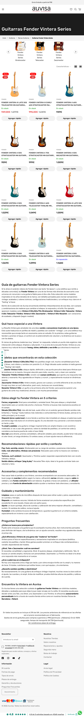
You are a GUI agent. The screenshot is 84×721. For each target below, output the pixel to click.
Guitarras (12, 38)
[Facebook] (3, 658)
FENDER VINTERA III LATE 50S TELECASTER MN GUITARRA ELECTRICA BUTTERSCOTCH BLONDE (14, 103)
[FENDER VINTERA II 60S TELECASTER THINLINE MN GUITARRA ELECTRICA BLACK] (42, 185)
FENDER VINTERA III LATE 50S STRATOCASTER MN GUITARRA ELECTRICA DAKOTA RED (69, 204)
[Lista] (76, 66)
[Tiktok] (19, 658)
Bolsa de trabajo (50, 653)
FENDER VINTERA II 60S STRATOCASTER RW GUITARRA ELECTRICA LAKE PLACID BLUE (69, 103)
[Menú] (3, 9)
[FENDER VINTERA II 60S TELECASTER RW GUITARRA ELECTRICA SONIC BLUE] (42, 235)
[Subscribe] (32, 639)
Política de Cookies (51, 676)
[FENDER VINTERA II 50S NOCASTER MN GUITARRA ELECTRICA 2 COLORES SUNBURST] (69, 134)
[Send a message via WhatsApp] (80, 713)
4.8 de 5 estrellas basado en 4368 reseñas (46, 714)
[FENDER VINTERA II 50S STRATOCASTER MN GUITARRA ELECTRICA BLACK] (14, 235)
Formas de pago (8, 672)
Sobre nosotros (50, 642)
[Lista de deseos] (71, 9)
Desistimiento (9, 692)
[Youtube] (14, 658)
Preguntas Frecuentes (11, 687)
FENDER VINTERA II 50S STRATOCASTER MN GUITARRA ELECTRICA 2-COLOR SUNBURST (14, 154)
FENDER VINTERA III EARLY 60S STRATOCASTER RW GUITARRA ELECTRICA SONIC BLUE (41, 103)
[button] (75, 9)
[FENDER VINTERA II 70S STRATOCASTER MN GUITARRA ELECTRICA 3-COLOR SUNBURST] (42, 134)
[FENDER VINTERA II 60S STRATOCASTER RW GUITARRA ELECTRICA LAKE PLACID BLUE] (69, 84)
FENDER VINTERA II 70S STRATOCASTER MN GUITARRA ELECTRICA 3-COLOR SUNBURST (42, 154)
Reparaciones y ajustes (53, 646)
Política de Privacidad (52, 672)
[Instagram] (8, 658)
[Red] (80, 66)
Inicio (4, 38)
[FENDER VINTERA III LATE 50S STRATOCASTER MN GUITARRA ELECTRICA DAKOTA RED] (69, 185)
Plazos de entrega (9, 679)
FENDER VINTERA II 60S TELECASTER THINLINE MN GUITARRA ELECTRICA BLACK (41, 204)
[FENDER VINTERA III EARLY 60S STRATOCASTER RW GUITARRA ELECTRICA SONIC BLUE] (42, 84)
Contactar (48, 657)
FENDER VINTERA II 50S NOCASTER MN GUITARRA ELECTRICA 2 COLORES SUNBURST (67, 154)
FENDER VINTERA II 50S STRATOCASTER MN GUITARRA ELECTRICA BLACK (14, 254)
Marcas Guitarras (23, 38)
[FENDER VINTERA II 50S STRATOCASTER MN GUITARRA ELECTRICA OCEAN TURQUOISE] (14, 185)
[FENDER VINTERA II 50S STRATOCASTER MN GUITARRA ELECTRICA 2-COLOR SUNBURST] (14, 134)
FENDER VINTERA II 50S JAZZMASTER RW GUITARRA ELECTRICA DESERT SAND (68, 254)
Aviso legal (48, 668)
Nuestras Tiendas (51, 638)
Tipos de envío (7, 676)
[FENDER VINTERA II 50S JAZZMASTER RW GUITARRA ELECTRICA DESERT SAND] (69, 235)
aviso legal (21, 645)
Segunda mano (50, 650)
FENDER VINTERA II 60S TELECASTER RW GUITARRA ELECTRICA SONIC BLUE (40, 254)
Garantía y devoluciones (11, 683)
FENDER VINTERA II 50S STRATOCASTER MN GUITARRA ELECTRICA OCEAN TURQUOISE (14, 204)
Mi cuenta (6, 668)
